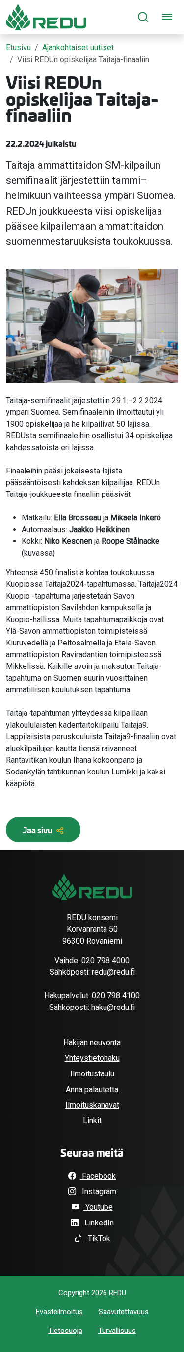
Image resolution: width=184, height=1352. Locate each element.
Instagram (98, 1191)
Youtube (98, 1207)
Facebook (98, 1175)
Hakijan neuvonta (92, 1042)
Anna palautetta (92, 1089)
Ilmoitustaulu (92, 1073)
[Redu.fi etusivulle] (46, 17)
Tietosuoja (65, 1330)
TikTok (98, 1238)
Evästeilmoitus (59, 1312)
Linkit (92, 1120)
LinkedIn (98, 1222)
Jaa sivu (38, 829)
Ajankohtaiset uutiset (78, 47)
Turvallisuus (117, 1330)
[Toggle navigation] (167, 17)
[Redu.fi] (92, 887)
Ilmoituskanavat (92, 1105)
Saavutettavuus (124, 1312)
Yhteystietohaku (92, 1058)
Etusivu (18, 47)
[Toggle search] (143, 17)
